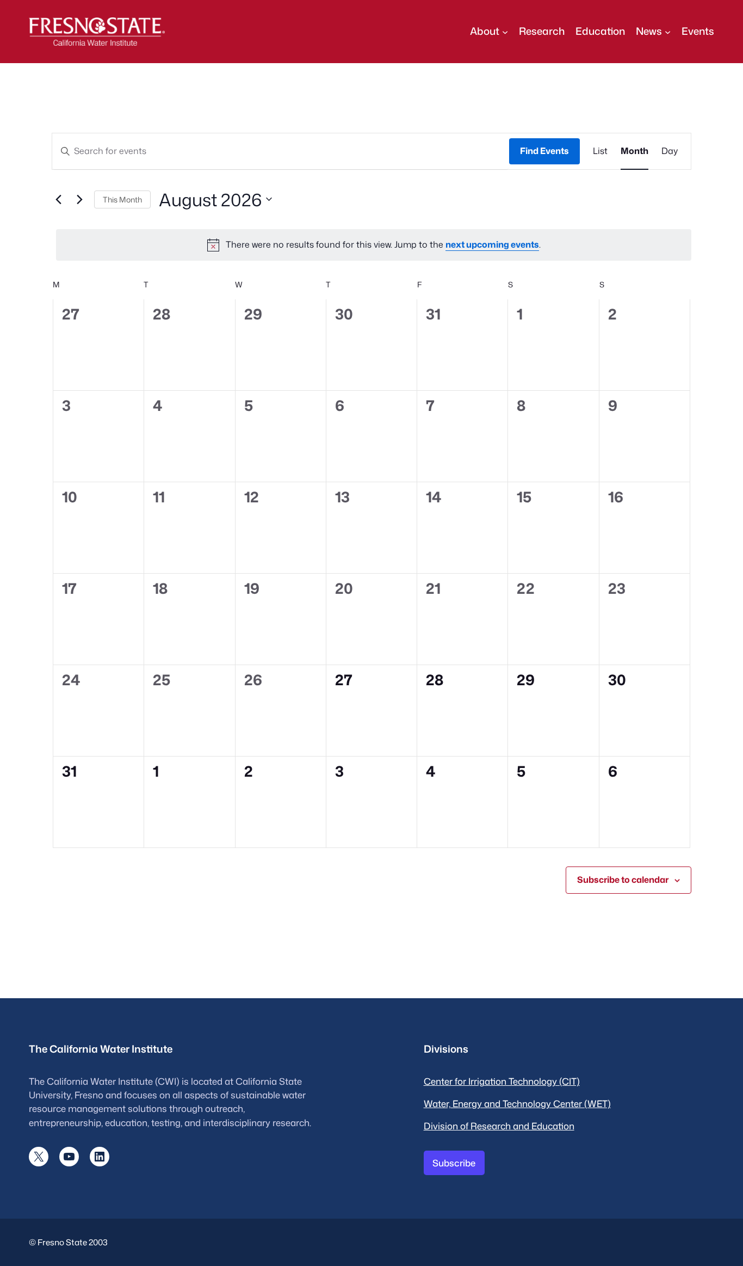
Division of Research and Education (499, 1126)
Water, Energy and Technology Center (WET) (517, 1103)
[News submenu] (668, 31)
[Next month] (79, 199)
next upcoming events (492, 244)
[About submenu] (505, 31)
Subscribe (453, 1163)
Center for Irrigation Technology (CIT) (502, 1081)
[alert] (373, 245)
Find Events (544, 151)
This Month (122, 199)
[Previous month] (58, 199)
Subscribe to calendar (622, 880)
